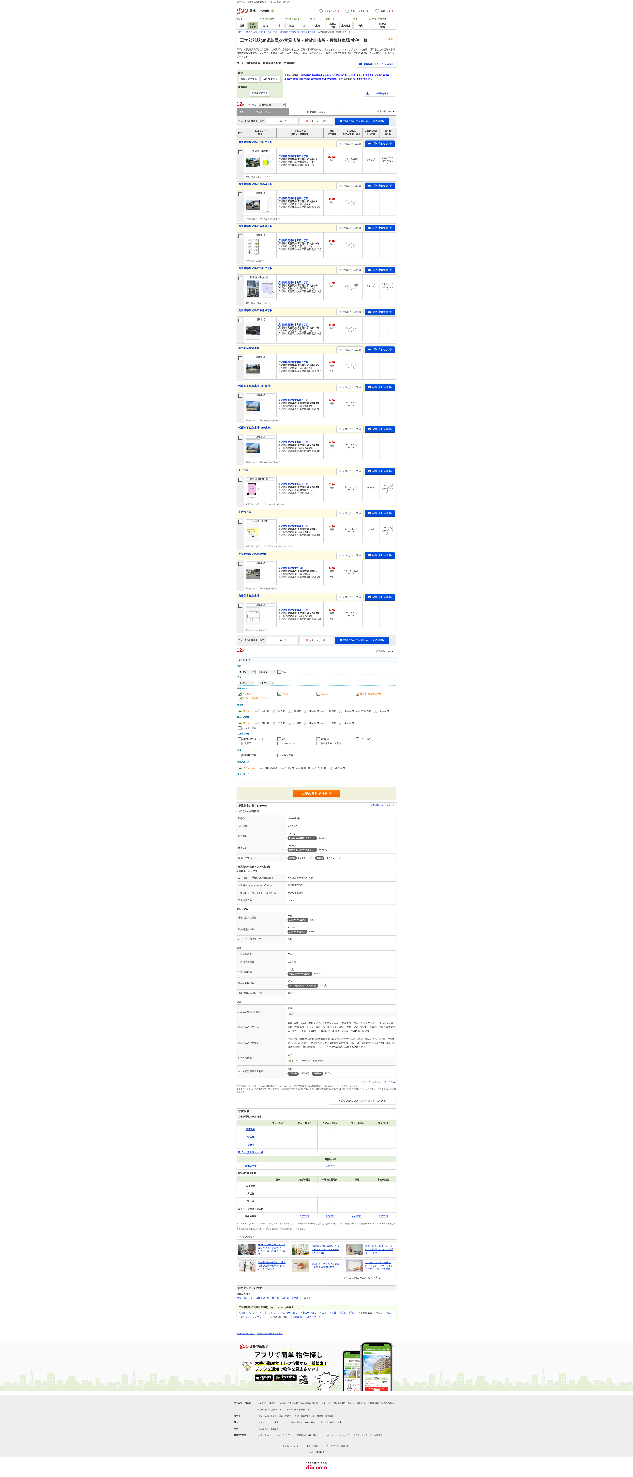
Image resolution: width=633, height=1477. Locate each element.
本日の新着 (271, 768)
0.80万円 (357, 1216)
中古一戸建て (309, 1312)
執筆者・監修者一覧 (363, 1435)
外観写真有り (288, 755)
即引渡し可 (365, 738)
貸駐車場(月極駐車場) (371, 693)
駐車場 (320, 1416)
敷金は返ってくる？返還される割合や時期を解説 (325, 1266)
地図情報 (378, 1435)
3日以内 (305, 768)
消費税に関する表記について (299, 1409)
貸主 (284, 671)
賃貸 (334, 1312)
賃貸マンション (308, 1416)
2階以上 (325, 738)
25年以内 (366, 711)
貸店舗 (285, 693)
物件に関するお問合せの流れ (341, 1403)
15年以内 (331, 711)
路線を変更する (249, 79)
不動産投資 (330, 1422)
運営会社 (345, 1446)
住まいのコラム (344, 1435)
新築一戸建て (290, 1312)
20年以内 (349, 711)
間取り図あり (243, 1298)
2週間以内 (339, 768)
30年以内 (384, 711)
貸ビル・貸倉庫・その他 (255, 698)
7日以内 (321, 768)
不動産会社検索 (304, 1435)
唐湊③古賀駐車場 (248, 595)
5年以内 (297, 711)
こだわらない (250, 768)
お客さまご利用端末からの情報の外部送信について (303, 1403)
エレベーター (288, 743)
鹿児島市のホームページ (383, 805)
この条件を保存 (381, 93)
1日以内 (289, 768)
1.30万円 (330, 1216)
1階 (283, 738)
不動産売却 (263, 1429)
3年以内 (281, 711)
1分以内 (264, 723)
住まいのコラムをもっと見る (363, 1277)
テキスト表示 (263, 112)
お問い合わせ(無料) (382, 143)
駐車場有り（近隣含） (332, 743)
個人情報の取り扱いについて (271, 1409)
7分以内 (297, 723)
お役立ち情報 (240, 1435)
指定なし (248, 711)
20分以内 (349, 723)
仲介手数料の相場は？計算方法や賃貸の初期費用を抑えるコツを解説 (272, 1265)
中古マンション (270, 1312)
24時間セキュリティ (252, 738)
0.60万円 (330, 1165)
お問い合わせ (319, 1446)
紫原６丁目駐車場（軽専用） (255, 385)
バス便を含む (249, 727)
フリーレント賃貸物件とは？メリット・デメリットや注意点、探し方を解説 (379, 1265)
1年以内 (264, 711)
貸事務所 (247, 693)
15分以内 (331, 723)
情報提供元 (361, 1403)
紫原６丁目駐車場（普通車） (255, 427)
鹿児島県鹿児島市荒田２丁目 (255, 142)
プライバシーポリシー (292, 1446)
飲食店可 (247, 743)
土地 (324, 1312)
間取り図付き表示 (316, 112)
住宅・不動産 (384, 1312)
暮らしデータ (314, 1317)
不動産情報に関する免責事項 (270, 1333)
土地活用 (275, 1429)
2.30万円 (383, 1216)
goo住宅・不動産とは (268, 1403)
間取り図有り (249, 755)
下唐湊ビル (245, 511)
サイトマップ (333, 1446)
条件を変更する (260, 93)
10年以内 (314, 711)
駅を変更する (270, 79)
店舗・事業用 (348, 1312)
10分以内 (314, 723)
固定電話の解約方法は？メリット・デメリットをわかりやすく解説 (325, 1249)
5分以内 (281, 723)
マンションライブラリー (253, 1317)
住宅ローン (342, 1422)
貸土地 (324, 693)
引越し (268, 1435)
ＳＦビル (243, 469)
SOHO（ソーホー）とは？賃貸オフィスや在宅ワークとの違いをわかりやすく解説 (272, 1249)
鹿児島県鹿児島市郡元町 (252, 553)
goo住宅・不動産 (242, 1402)
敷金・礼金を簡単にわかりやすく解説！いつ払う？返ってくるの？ (379, 1249)
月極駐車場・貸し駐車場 (266, 1298)
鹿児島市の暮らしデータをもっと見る (363, 1100)
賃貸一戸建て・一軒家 (289, 1416)
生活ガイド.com (389, 1082)
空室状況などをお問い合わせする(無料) (363, 121)
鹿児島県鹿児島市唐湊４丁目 (255, 184)
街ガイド (331, 1435)
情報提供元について (246, 1333)
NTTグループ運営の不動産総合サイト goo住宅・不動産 (263, 2)
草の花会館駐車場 (248, 348)
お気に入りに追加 (318, 121)
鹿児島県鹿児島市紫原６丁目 (255, 226)
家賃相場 (297, 1317)
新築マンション (249, 1312)
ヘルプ (307, 1446)
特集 (260, 1435)
